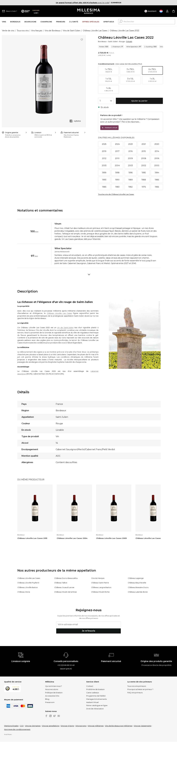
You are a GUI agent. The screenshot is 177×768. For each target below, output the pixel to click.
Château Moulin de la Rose (65, 592)
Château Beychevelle (137, 583)
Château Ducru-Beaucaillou (66, 578)
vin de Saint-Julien (65, 327)
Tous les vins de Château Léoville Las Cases (116, 194)
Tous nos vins (23, 30)
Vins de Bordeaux (52, 30)
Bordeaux (102, 41)
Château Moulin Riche (100, 592)
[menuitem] (4, 21)
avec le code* (83, 3)
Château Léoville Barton (27, 587)
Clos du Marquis (97, 578)
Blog (47, 699)
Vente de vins (8, 30)
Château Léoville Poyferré (28, 583)
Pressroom (49, 702)
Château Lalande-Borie (138, 592)
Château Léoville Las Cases (95, 30)
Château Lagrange (136, 578)
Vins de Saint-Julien (71, 30)
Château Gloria (23, 592)
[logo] (88, 11)
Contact (89, 686)
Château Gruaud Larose (64, 587)
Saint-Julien (113, 41)
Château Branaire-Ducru (138, 587)
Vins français (36, 30)
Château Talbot (60, 583)
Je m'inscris (88, 631)
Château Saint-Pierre (100, 583)
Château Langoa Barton (101, 587)
